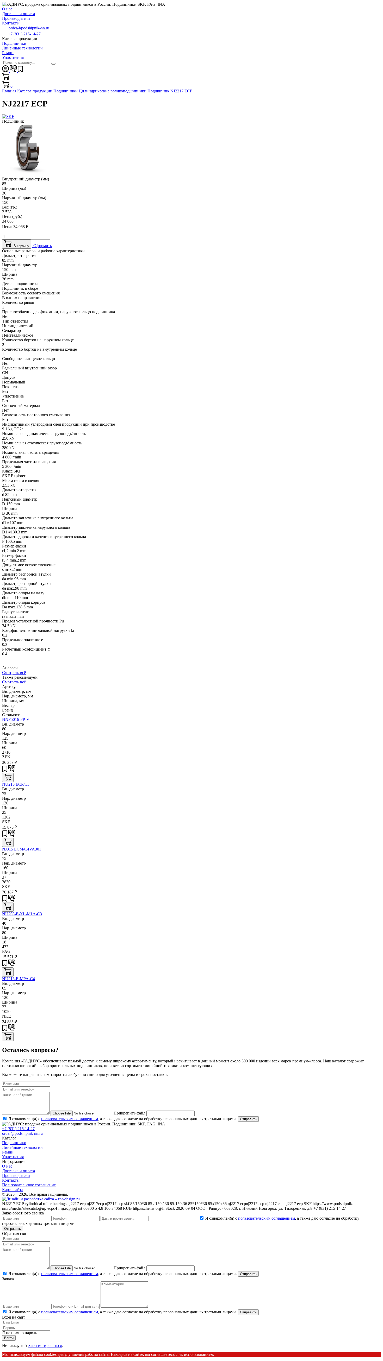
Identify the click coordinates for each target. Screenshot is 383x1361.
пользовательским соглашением (69, 1119)
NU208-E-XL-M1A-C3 (22, 914)
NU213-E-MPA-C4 (18, 978)
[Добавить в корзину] (8, 777)
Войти (9, 1338)
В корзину (20, 246)
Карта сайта (12, 1189)
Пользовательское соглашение (29, 1185)
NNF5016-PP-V (15, 719)
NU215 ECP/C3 (15, 784)
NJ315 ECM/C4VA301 (21, 849)
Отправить (248, 1119)
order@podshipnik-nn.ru (29, 28)
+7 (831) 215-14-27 (24, 34)
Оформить (42, 245)
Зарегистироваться (45, 1345)
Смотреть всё (14, 672)
